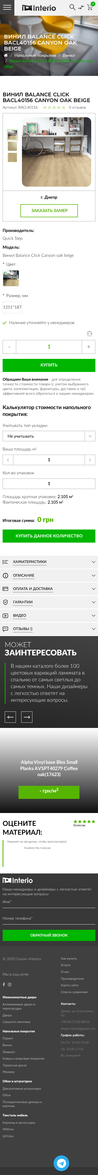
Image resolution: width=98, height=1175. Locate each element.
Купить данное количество (49, 536)
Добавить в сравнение (91, 333)
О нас (65, 971)
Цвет (11, 264)
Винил (69, 55)
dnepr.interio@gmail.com (78, 1028)
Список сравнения (74, 992)
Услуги (66, 965)
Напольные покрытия (35, 55)
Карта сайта (69, 985)
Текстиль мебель (15, 1115)
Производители (72, 978)
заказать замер (49, 211)
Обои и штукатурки (17, 1081)
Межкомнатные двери (19, 997)
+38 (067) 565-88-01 (75, 1021)
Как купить (69, 958)
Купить (49, 365)
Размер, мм (17, 296)
